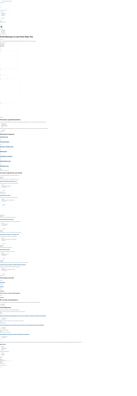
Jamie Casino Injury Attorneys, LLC (8, 181)
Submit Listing (3, 15)
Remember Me (3, 363)
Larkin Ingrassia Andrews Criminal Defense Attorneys (13, 264)
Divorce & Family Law (6, 146)
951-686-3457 (4, 240)
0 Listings (1, 280)
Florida (1, 286)
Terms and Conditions (4, 348)
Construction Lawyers (5, 195)
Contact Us (2, 349)
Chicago (2, 291)
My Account (2, 347)
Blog (2, 12)
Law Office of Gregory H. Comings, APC (9, 234)
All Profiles (2, 346)
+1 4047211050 (4, 255)
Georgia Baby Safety (5, 249)
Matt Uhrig (4, 327)
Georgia (3, 253)
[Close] (1, 359)
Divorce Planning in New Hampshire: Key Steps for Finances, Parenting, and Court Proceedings (23, 315)
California (3, 238)
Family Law (1, 313)
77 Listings (1, 284)
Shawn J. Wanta (5, 336)
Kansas (2, 297)
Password (1, 361)
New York (3, 268)
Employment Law (5, 161)
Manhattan (2, 282)
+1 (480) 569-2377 (4, 225)
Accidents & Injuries (6, 156)
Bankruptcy (3, 151)
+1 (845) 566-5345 (4, 270)
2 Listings (1, 295)
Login (0, 362)
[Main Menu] (1, 27)
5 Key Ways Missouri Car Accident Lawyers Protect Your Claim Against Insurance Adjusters (22, 325)
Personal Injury (4, 142)
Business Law (4, 166)
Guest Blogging (3, 13)
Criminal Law (4, 137)
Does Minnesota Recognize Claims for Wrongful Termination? (14, 334)
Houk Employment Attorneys (7, 219)
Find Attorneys (3, 14)
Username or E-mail (2, 360)
